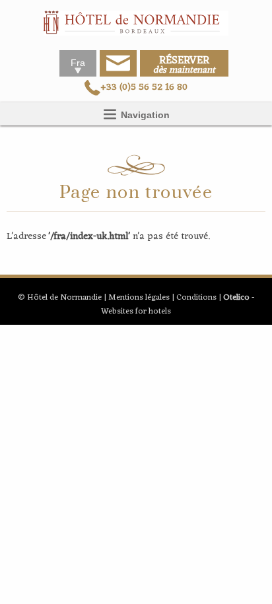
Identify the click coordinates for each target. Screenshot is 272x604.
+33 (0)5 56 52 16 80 (143, 87)
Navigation (144, 115)
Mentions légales (139, 297)
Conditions (196, 297)
